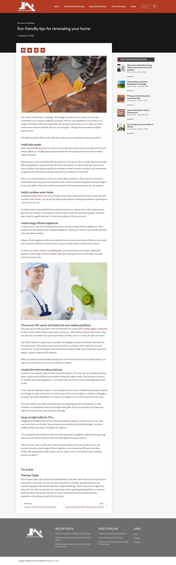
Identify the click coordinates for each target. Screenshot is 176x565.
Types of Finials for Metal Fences (110, 538)
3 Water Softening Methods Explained (112, 534)
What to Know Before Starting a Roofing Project (73, 534)
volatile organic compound (95, 328)
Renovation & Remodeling (74, 6)
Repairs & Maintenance (98, 6)
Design (133, 6)
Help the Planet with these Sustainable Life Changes (137, 83)
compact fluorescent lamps (65, 421)
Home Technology (118, 6)
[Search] (154, 6)
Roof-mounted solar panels (32, 148)
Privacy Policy (55, 561)
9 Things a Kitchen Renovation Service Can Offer (138, 97)
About (56, 6)
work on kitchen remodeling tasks (47, 250)
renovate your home (92, 137)
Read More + (130, 76)
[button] (23, 50)
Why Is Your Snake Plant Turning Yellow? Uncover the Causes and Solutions (139, 67)
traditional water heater (33, 196)
